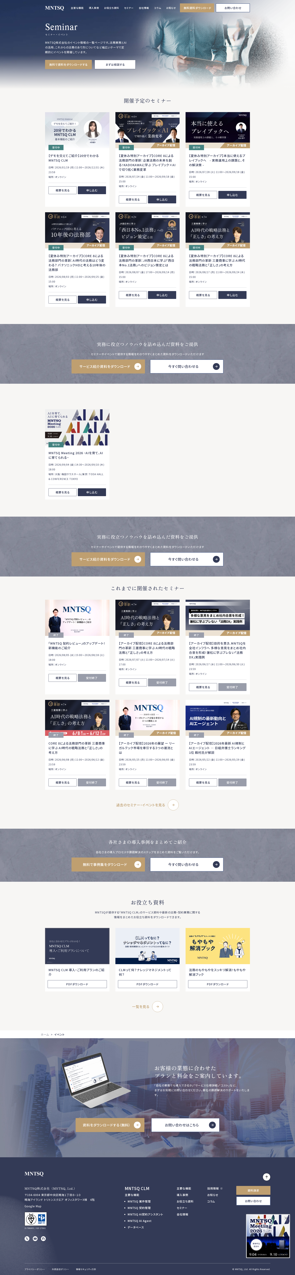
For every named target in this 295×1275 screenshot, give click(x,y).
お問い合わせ (232, 8)
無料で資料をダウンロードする (68, 64)
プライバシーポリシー (35, 1269)
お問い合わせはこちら (182, 1124)
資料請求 (253, 1190)
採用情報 (213, 1188)
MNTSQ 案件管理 (139, 1201)
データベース (136, 1227)
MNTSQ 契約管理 (139, 1208)
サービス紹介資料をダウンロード (104, 366)
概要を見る (63, 190)
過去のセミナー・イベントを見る (140, 804)
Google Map (33, 1206)
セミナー (129, 8)
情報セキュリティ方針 (86, 1269)
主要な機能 (77, 8)
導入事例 (94, 8)
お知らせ (171, 8)
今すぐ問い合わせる (183, 366)
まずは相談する (115, 64)
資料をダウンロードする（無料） (106, 1124)
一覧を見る (140, 1006)
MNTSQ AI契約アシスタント (145, 1214)
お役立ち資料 (111, 8)
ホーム (45, 1034)
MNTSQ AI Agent (140, 1221)
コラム (157, 8)
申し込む (91, 190)
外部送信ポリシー (60, 1269)
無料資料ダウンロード (197, 8)
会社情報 (144, 8)
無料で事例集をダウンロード (105, 864)
